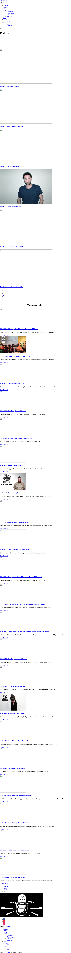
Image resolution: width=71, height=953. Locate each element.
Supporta (9, 25)
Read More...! (4, 335)
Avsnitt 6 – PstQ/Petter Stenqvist (9, 86)
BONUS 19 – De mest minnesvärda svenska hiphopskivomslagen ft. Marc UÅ (22, 604)
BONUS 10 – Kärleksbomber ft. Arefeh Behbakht (14, 850)
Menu (2, 2)
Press (4, 18)
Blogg (5, 8)
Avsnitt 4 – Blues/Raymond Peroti (10, 166)
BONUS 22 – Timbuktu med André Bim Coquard (14, 522)
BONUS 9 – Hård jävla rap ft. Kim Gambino (13, 877)
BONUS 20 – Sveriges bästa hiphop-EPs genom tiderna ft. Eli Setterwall (21, 577)
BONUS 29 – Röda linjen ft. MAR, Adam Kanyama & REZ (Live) (19, 329)
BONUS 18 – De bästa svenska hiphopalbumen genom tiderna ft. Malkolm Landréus (25, 631)
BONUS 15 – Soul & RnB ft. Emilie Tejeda (12, 713)
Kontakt (5, 19)
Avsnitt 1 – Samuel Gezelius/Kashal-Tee (11, 287)
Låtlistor (9, 15)
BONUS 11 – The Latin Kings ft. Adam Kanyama (14, 822)
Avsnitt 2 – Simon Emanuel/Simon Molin (12, 246)
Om (4, 22)
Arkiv (5, 10)
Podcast (5, 5)
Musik (5, 7)
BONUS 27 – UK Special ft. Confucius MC (12, 383)
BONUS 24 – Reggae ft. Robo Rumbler (11, 465)
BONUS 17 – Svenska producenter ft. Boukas (13, 659)
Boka (8, 21)
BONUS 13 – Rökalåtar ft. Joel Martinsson (12, 768)
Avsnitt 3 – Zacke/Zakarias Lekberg (10, 206)
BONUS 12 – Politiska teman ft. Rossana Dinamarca (15, 795)
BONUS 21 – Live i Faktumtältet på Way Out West (15, 549)
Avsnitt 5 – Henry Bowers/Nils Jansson (11, 126)
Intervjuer (9, 16)
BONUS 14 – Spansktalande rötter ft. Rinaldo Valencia (16, 741)
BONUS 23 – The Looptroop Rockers (11, 492)
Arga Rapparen (11, 13)
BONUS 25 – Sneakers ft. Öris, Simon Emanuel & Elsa (16, 438)
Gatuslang (7, 926)
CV (8, 24)
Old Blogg (10, 11)
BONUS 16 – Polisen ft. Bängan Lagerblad (12, 686)
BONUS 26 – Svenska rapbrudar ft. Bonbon (13, 411)
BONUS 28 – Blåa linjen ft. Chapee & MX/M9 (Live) (15, 356)
